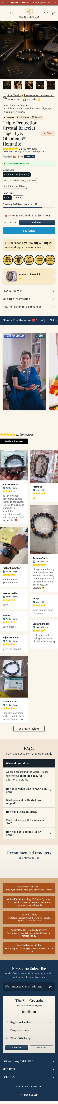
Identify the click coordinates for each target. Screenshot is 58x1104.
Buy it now (29, 230)
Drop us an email (42, 753)
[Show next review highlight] (55, 276)
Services (9, 1069)
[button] (5, 13)
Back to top (31, 1094)
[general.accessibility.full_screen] (54, 25)
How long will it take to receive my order (26, 790)
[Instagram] (29, 1012)
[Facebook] (23, 1012)
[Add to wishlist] (53, 74)
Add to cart (37, 222)
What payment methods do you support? (24, 801)
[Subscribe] (50, 986)
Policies (9, 1077)
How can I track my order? (21, 811)
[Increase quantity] (15, 222)
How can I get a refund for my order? (23, 833)
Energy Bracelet (20, 105)
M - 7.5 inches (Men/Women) (20, 180)
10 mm (18, 197)
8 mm (7, 197)
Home (6, 105)
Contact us (41, 1047)
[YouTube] (35, 1012)
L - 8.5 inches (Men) (14, 186)
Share (50, 133)
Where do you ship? (17, 763)
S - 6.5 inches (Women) (16, 174)
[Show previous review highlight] (3, 276)
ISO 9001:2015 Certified (18, 1061)
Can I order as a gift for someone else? (25, 821)
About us (16, 1047)
